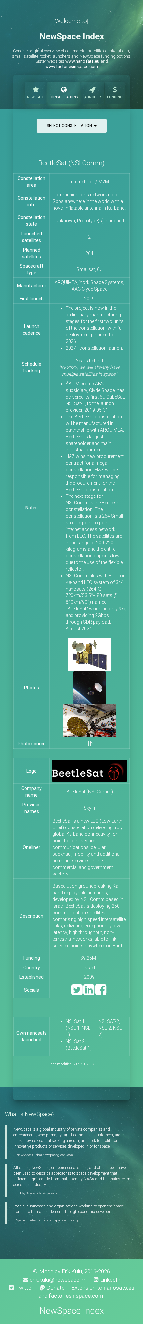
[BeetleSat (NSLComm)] (89, 654)
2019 (89, 298)
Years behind (89, 367)
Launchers (92, 97)
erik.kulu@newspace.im (57, 1279)
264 (89, 253)
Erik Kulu (72, 1271)
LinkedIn (109, 1279)
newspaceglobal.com (58, 1155)
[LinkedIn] (88, 992)
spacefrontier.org (66, 1220)
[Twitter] (77, 992)
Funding (115, 97)
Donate (55, 1287)
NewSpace (36, 97)
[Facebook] (100, 992)
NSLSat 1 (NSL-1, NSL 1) (78, 1028)
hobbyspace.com (47, 1193)
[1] (86, 743)
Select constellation (70, 125)
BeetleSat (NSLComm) (89, 791)
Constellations (63, 97)
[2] (92, 743)
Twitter (23, 1287)
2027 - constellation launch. (94, 348)
